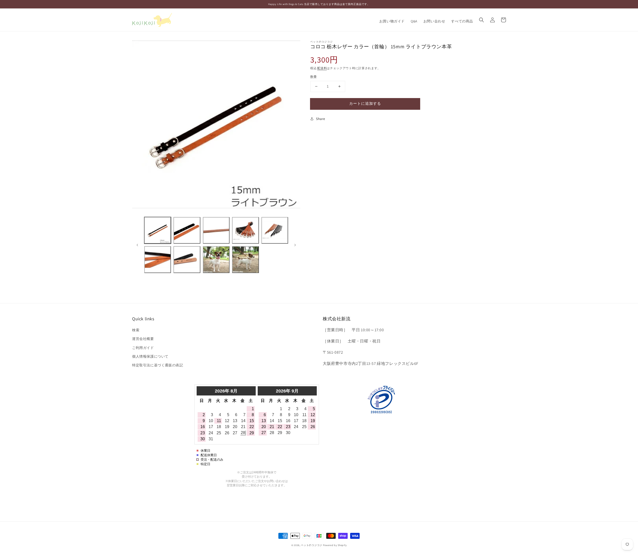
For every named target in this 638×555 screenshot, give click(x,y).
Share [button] (320, 118)
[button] (481, 19)
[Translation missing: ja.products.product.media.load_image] (157, 230)
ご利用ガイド (143, 347)
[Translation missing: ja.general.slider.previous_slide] (137, 244)
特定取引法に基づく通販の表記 (157, 365)
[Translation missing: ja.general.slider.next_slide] (294, 244)
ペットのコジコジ (311, 545)
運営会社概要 (143, 338)
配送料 (322, 68)
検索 (135, 330)
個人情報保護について (150, 356)
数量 (313, 77)
